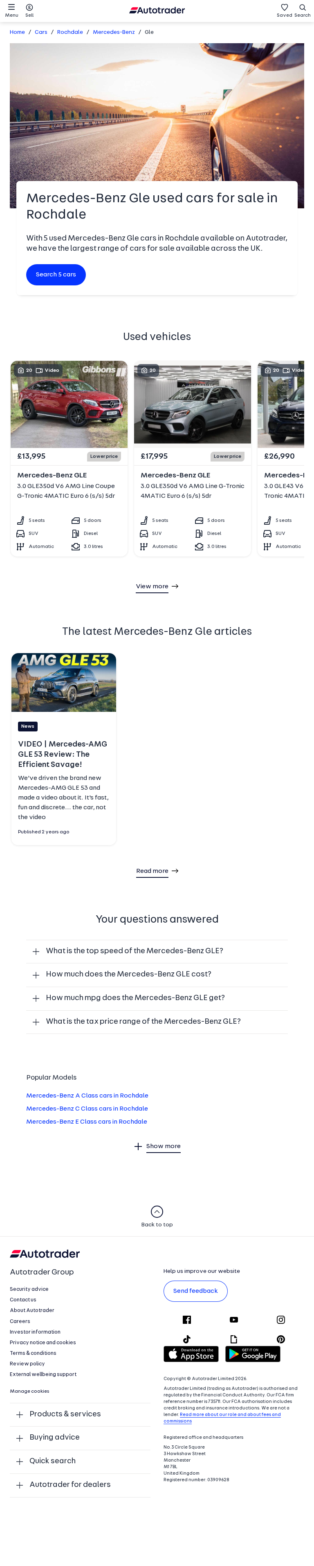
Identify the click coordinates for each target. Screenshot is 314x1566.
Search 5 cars (56, 275)
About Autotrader (32, 1310)
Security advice (29, 1289)
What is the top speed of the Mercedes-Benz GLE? (134, 951)
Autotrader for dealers (70, 1485)
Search (302, 15)
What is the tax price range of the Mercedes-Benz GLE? (143, 1022)
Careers (20, 1321)
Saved (284, 15)
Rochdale (70, 32)
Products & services (65, 1414)
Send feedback (195, 1291)
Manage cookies (29, 1391)
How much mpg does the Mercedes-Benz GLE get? (135, 998)
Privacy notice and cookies (43, 1342)
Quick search (52, 1461)
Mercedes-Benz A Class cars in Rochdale (87, 1096)
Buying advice (54, 1438)
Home (17, 32)
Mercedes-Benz (114, 32)
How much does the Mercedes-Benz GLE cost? (128, 974)
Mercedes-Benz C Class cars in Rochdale (87, 1109)
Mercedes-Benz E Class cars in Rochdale (86, 1122)
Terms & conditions (33, 1353)
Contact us (23, 1300)
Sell (29, 15)
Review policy (27, 1364)
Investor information (35, 1332)
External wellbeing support (43, 1374)
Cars (41, 32)
